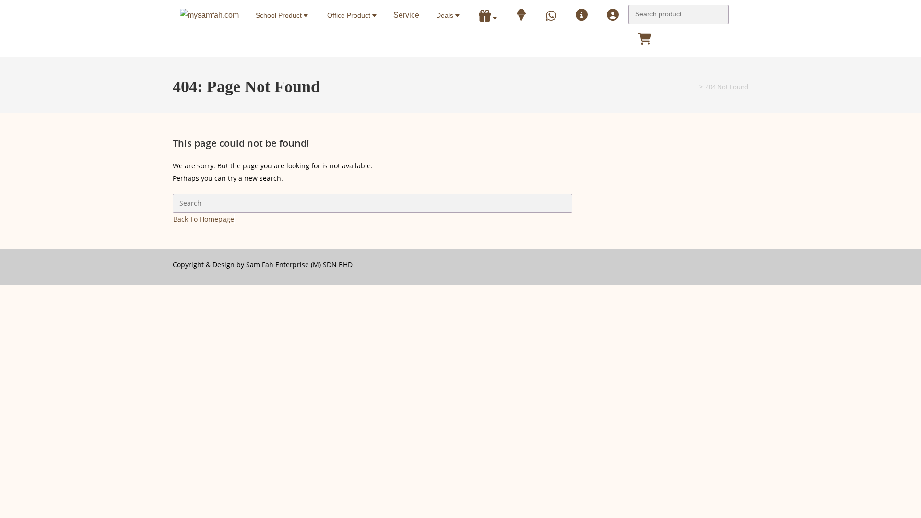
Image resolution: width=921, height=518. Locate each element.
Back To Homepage (203, 219)
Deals (445, 15)
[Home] (694, 86)
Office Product (349, 15)
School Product (280, 15)
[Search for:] (678, 11)
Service (406, 15)
